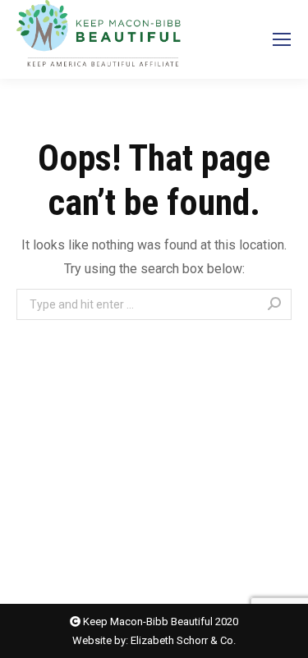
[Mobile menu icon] (282, 39)
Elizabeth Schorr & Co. (183, 640)
